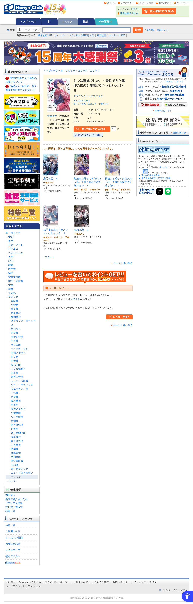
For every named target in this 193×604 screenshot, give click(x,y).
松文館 (14, 356)
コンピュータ (15, 253)
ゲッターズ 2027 (117, 35)
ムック (12, 480)
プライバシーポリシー (57, 582)
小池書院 (16, 413)
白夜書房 (16, 444)
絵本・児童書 (15, 280)
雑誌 (85, 21)
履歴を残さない (180, 133)
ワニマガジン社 (19, 388)
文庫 (10, 285)
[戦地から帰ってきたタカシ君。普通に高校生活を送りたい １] (112, 173)
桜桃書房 (16, 400)
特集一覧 (10, 511)
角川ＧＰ (16, 328)
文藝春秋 (16, 452)
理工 (10, 260)
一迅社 (14, 392)
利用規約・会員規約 (30, 582)
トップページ (28, 21)
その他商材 (105, 21)
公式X (153, 582)
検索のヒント (163, 30)
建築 (10, 264)
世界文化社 (17, 424)
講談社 (14, 301)
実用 (10, 241)
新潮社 (14, 420)
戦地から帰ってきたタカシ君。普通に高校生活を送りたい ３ (87, 182)
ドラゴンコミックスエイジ (89, 96)
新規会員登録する (129, 13)
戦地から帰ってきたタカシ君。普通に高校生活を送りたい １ (118, 182)
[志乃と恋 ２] (81, 225)
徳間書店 (16, 317)
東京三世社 (17, 376)
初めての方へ (12, 556)
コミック (67, 21)
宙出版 (14, 372)
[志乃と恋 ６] (50, 173)
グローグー (60, 35)
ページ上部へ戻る (123, 263)
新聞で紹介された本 (16, 499)
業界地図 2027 (45, 35)
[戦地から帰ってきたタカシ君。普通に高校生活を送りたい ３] (81, 173)
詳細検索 (151, 30)
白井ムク (92, 104)
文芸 (10, 237)
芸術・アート (15, 244)
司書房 (14, 404)
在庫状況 (52, 116)
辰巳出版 (16, 365)
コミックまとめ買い (22, 472)
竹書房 (14, 429)
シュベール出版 (19, 381)
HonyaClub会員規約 (150, 175)
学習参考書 (14, 276)
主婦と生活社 (18, 352)
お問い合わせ (165, 3)
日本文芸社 (17, 440)
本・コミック (13, 232)
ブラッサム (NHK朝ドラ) (81, 35)
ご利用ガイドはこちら (174, 82)
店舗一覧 (111, 3)
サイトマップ (183, 3)
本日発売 (10, 495)
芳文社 (14, 333)
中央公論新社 (18, 368)
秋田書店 (16, 312)
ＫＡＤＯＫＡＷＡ (82, 101)
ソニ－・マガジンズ (22, 384)
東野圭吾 (101, 35)
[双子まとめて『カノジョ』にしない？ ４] (50, 225)
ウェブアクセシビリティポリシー (24, 586)
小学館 (14, 305)
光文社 (14, 397)
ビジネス (13, 248)
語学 (10, 273)
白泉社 (14, 340)
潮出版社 (16, 436)
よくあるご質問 (146, 3)
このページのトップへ (175, 590)
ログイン (135, 9)
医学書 (12, 269)
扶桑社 (14, 448)
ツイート (49, 257)
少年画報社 (17, 416)
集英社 (14, 308)
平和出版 (16, 456)
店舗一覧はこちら (163, 111)
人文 (10, 257)
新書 (10, 289)
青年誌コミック (19, 468)
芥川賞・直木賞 (14, 507)
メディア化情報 (14, 503)
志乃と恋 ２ (81, 229)
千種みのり (103, 104)
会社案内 (10, 582)
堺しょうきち (80, 104)
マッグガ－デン (19, 349)
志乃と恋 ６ (50, 178)
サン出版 (16, 344)
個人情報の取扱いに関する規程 (155, 178)
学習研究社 (17, 336)
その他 (12, 292)
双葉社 (14, 360)
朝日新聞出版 (18, 432)
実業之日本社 (18, 408)
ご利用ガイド (127, 3)
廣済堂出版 (17, 460)
